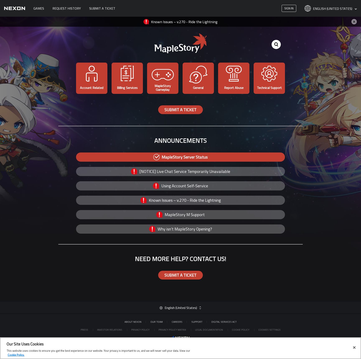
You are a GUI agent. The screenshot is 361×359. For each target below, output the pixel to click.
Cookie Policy (241, 330)
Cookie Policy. (16, 355)
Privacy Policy (140, 330)
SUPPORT (196, 322)
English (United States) (333, 9)
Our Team (156, 322)
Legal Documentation (209, 330)
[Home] (14, 8)
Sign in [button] (289, 8)
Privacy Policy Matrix (173, 330)
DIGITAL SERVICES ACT (224, 322)
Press (85, 330)
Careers (177, 322)
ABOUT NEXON (133, 322)
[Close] (354, 347)
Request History (66, 8)
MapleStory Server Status (185, 157)
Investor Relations (110, 330)
